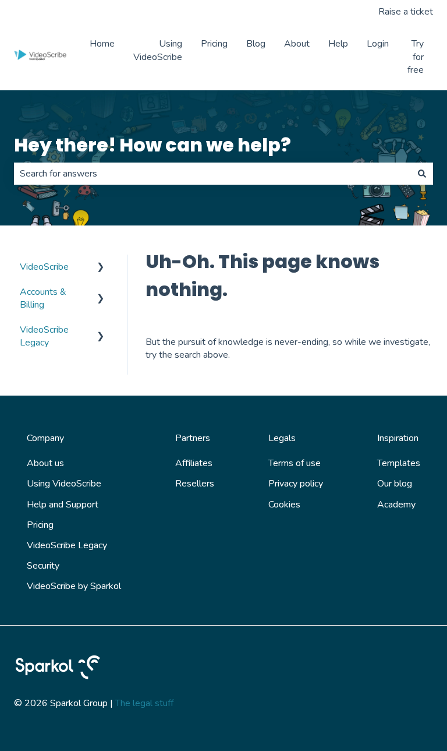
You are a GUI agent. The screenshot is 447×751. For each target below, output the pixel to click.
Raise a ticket (405, 11)
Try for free (415, 56)
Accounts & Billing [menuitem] (43, 298)
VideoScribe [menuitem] (44, 266)
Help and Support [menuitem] (62, 504)
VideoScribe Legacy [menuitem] (44, 336)
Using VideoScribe (157, 50)
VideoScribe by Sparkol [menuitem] (74, 586)
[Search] (422, 174)
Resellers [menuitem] (194, 483)
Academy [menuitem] (396, 504)
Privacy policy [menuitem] (295, 483)
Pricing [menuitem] (40, 525)
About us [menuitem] (45, 463)
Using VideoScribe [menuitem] (64, 483)
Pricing (214, 43)
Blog (255, 43)
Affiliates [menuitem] (193, 463)
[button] (100, 268)
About (297, 43)
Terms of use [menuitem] (294, 463)
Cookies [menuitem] (284, 504)
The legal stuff (144, 703)
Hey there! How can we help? (152, 145)
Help (338, 43)
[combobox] (212, 174)
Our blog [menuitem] (394, 483)
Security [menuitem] (43, 565)
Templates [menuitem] (398, 463)
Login (378, 43)
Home (102, 43)
